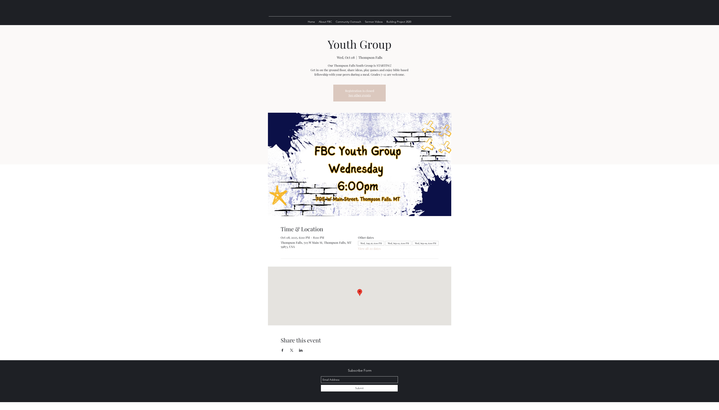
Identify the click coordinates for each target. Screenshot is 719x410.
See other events (359, 95)
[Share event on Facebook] (282, 350)
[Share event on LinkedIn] (301, 350)
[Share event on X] (291, 350)
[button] (325, 21)
